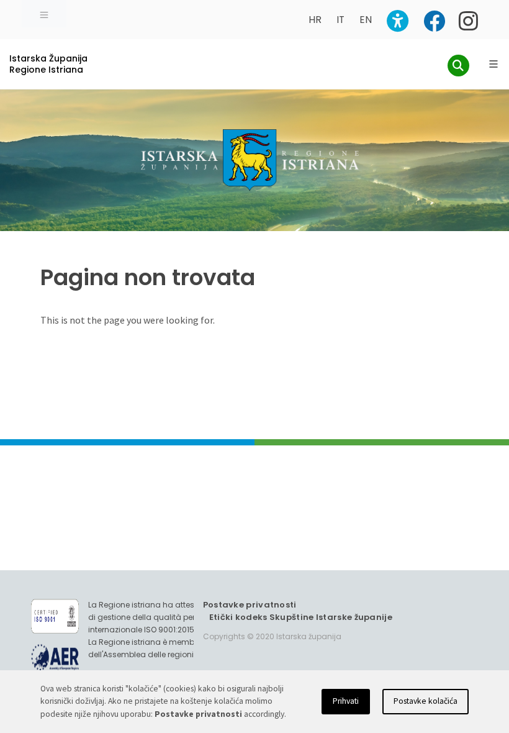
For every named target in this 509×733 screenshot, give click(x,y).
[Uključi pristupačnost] (397, 20)
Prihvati (346, 701)
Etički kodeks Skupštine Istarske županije (300, 617)
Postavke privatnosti (250, 605)
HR (315, 19)
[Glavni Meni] (493, 64)
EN (365, 19)
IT (340, 19)
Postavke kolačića (425, 701)
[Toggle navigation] (44, 13)
